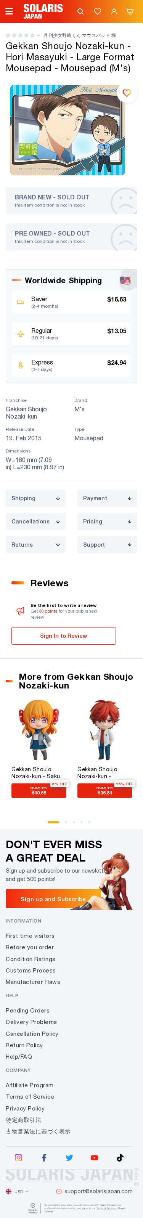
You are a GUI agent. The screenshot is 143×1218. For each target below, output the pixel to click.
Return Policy (24, 1045)
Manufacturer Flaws (33, 982)
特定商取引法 (23, 1120)
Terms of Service (30, 1096)
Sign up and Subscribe (53, 898)
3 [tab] (76, 825)
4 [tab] (84, 825)
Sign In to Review (63, 635)
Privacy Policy (25, 1108)
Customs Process (31, 970)
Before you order (30, 947)
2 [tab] (69, 825)
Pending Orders (28, 1010)
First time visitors (30, 935)
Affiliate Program (30, 1085)
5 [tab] (92, 825)
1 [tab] (51, 825)
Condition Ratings (31, 959)
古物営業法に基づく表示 (38, 1131)
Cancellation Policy (32, 1033)
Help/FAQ (19, 1056)
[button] (20, 35)
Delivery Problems (31, 1022)
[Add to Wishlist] (127, 92)
